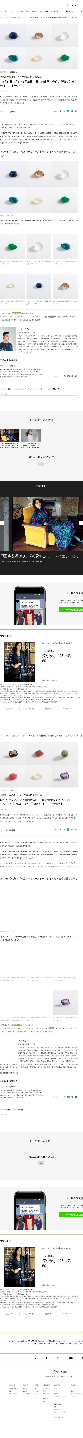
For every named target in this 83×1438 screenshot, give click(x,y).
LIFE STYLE (46, 1406)
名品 (55, 1429)
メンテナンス (27, 1415)
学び (7, 18)
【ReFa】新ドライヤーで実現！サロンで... (35, 556)
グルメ (36, 1413)
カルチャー (57, 1436)
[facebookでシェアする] (60, 111)
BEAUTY (25, 1406)
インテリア (46, 1418)
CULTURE (3, 72)
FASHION (12, 1406)
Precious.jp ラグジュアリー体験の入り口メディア (59, 1398)
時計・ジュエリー (14, 1415)
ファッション (57, 1431)
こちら (23, 261)
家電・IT (45, 1420)
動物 (44, 1413)
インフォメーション (59, 1434)
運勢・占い (15, 18)
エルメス (73, 1413)
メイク (25, 1410)
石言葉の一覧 (16, 313)
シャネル (73, 1418)
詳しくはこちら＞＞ (49, 680)
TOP (1, 18)
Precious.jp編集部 (10, 112)
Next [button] (81, 523)
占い (23, 18)
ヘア (24, 1418)
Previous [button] (2, 523)
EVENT (37, 1406)
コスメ (25, 1413)
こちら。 (35, 685)
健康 (44, 1423)
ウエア (11, 1413)
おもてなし (46, 1415)
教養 (55, 1415)
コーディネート (13, 1410)
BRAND (73, 1406)
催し (36, 1410)
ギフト (45, 1410)
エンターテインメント (60, 1418)
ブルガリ (73, 1410)
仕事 (55, 1410)
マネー (56, 1413)
